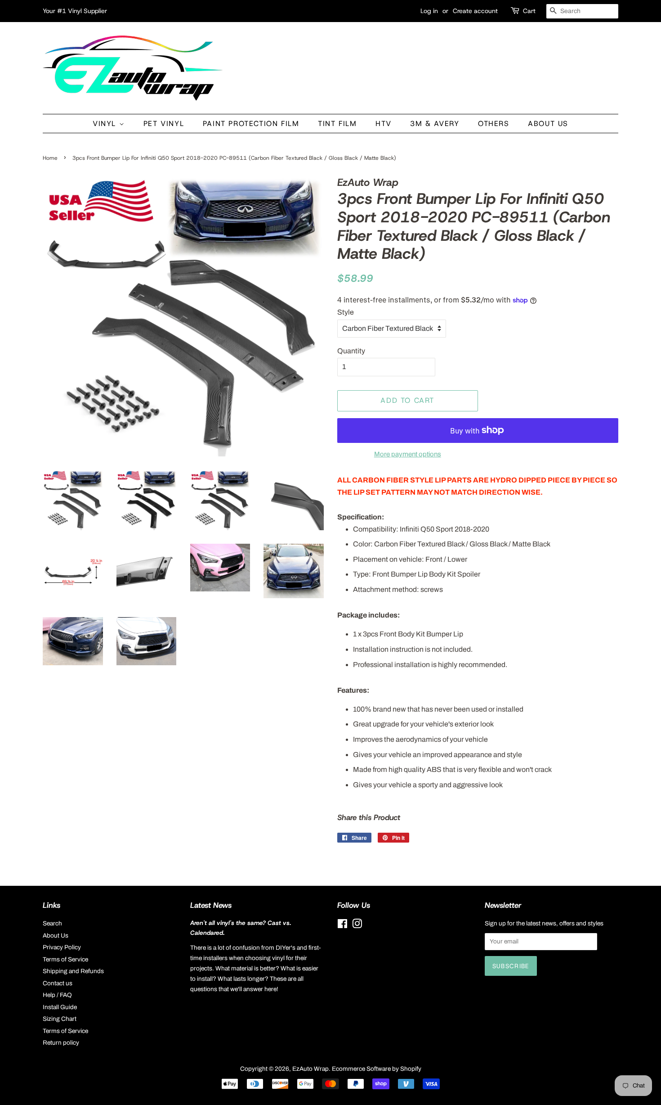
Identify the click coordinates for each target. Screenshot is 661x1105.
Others (493, 123)
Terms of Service (65, 959)
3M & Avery (434, 123)
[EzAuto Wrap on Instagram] (357, 925)
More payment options (407, 454)
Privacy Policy (62, 947)
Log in (429, 11)
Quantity (351, 351)
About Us (548, 123)
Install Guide (60, 1007)
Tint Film (337, 123)
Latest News (211, 905)
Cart (529, 11)
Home (50, 158)
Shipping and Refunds (73, 971)
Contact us (57, 983)
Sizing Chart (59, 1018)
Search (52, 923)
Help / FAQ (57, 995)
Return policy (61, 1042)
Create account (475, 11)
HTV (383, 123)
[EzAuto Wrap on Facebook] (342, 925)
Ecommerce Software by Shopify (376, 1068)
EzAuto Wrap (310, 1068)
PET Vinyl (163, 123)
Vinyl (106, 123)
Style (345, 312)
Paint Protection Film (251, 123)
